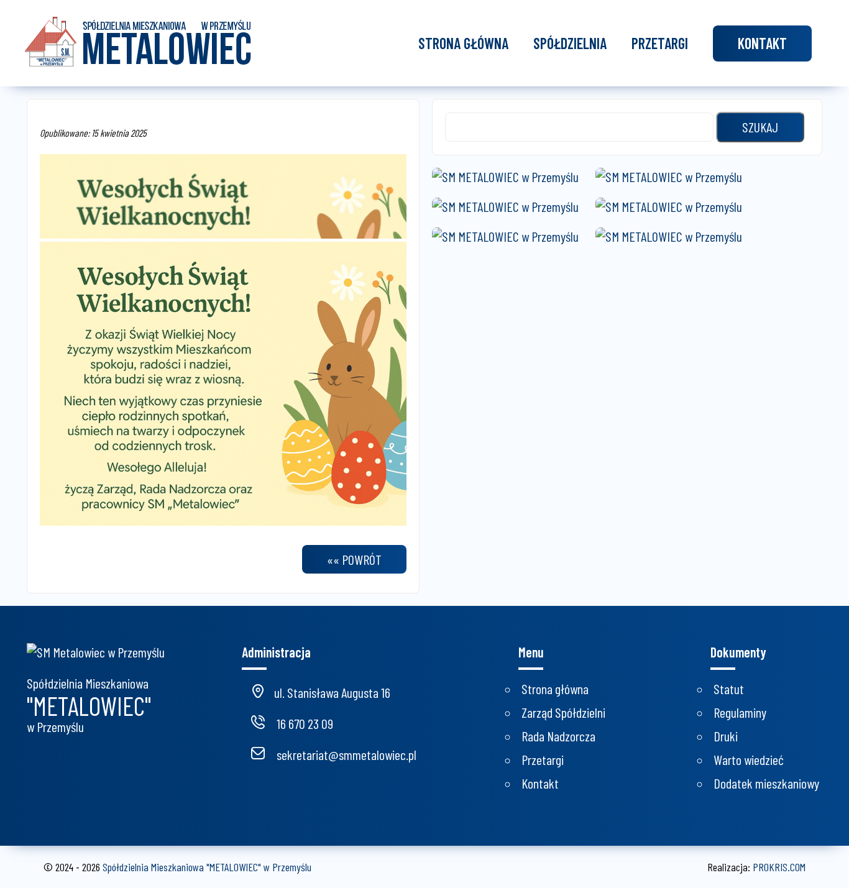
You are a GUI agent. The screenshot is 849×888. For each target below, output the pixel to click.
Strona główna (463, 43)
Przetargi (659, 43)
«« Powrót (354, 559)
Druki (726, 736)
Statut (729, 688)
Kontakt (762, 43)
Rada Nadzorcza (558, 736)
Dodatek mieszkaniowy (766, 783)
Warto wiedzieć (749, 759)
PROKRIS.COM (779, 867)
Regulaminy (740, 712)
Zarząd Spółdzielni (563, 712)
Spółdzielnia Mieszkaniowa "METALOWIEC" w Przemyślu (207, 867)
